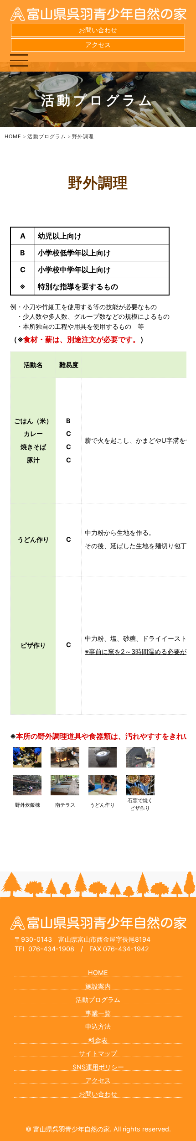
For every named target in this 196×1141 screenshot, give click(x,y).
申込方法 (98, 1026)
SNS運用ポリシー (98, 1067)
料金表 (98, 1040)
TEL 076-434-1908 (44, 949)
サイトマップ (98, 1053)
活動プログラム (98, 999)
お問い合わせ (98, 30)
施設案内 (98, 986)
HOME (98, 972)
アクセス (98, 44)
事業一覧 (98, 1013)
